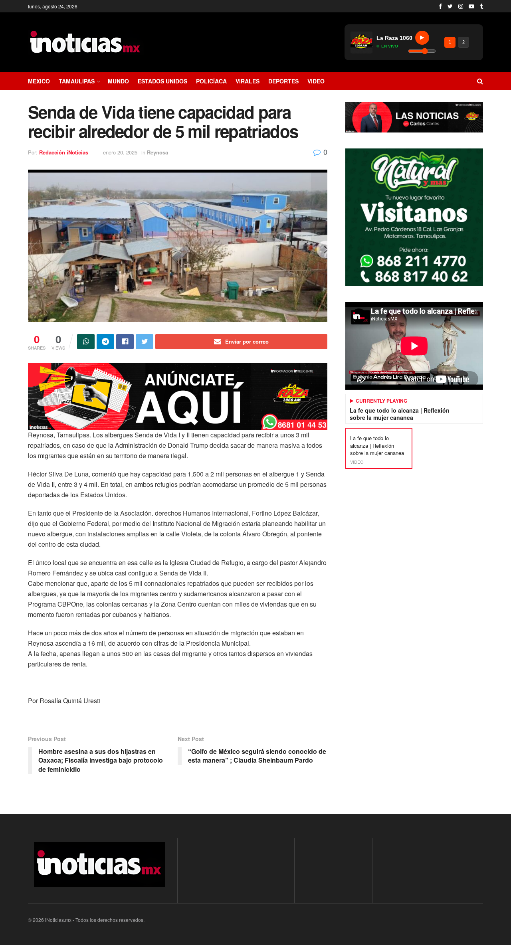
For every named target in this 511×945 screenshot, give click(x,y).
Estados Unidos (162, 81)
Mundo (118, 81)
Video (316, 81)
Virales (247, 81)
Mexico (39, 81)
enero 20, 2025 (120, 152)
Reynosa (157, 152)
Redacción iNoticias (63, 152)
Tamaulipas (77, 81)
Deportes (283, 81)
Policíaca (211, 81)
